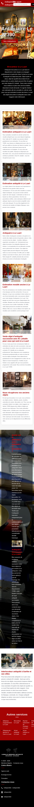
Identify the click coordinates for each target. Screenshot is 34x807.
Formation (4, 778)
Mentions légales (6, 763)
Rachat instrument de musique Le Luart (26, 724)
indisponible (7, 788)
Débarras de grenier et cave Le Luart (7, 732)
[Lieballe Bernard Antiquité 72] (12, 752)
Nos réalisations (9, 41)
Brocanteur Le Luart (17, 721)
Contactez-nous (18, 763)
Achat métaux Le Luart (26, 732)
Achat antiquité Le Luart (16, 732)
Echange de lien (6, 774)
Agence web (5, 771)
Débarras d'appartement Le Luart (7, 722)
